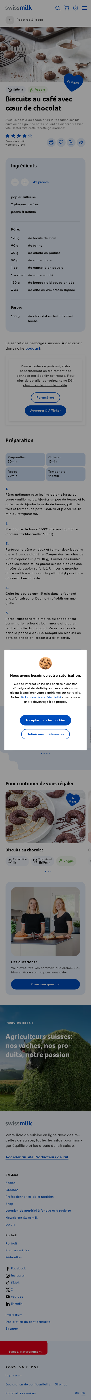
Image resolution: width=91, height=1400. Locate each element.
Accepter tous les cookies (45, 720)
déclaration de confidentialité (40, 697)
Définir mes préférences (45, 734)
